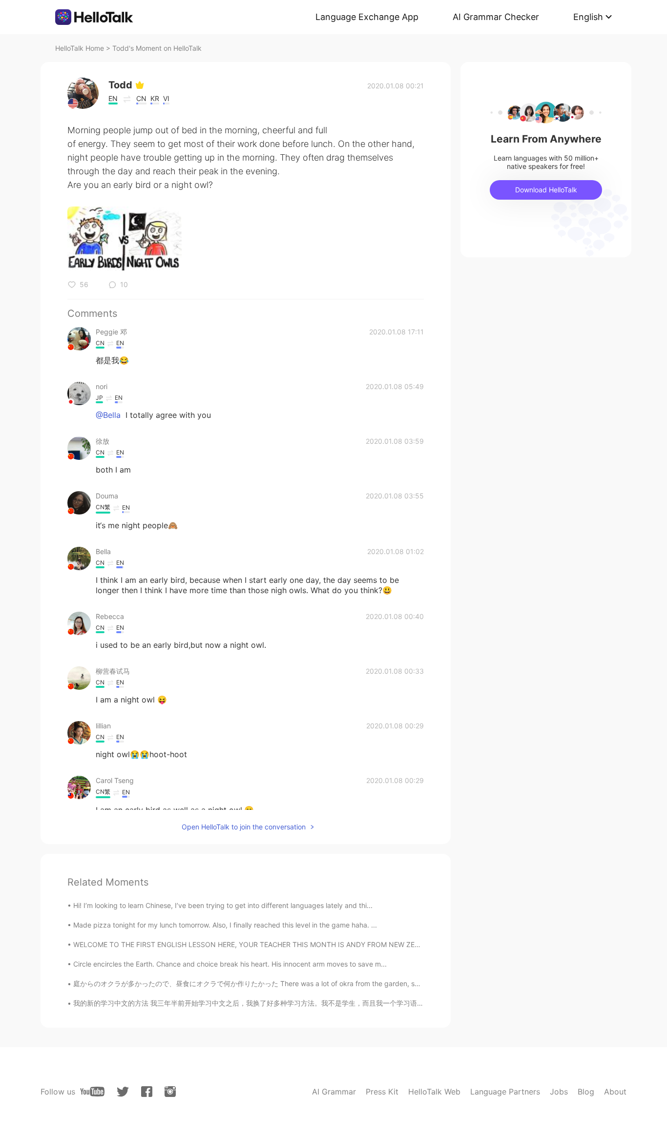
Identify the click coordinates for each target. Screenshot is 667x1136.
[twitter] (123, 1092)
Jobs (559, 1091)
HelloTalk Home (79, 48)
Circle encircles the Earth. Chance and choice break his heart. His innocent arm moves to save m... (230, 964)
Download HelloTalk (546, 190)
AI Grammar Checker (496, 17)
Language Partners (505, 1091)
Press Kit (382, 1091)
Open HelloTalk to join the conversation (244, 827)
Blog (586, 1091)
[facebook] (146, 1091)
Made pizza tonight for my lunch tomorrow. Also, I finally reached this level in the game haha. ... (225, 925)
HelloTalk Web (434, 1091)
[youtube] (92, 1091)
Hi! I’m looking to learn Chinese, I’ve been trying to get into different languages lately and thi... (223, 905)
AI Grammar (334, 1091)
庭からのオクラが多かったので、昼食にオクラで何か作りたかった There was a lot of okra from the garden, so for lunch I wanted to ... (283, 983)
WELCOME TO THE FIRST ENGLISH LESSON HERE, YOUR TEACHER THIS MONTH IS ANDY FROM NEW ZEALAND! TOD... (267, 944)
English (588, 17)
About (615, 1091)
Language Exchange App (366, 17)
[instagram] (170, 1091)
